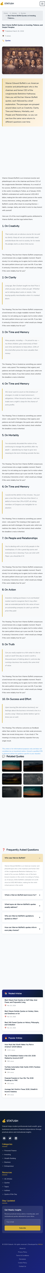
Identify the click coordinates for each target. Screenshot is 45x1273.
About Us (22, 1248)
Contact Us (22, 1266)
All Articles (7, 1179)
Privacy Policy (22, 1252)
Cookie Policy (22, 1263)
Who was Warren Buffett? (15, 858)
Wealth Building (9, 1158)
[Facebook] (4, 1138)
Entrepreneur (8, 1166)
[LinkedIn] (16, 1138)
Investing (6, 1154)
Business (6, 1162)
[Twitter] (10, 1138)
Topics (5, 1187)
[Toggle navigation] (42, 3)
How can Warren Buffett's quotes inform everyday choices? (21, 928)
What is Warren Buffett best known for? (20, 895)
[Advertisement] (22, 153)
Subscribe (22, 1228)
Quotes (23, 13)
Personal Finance (9, 1151)
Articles (14, 13)
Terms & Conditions (22, 1256)
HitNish (40, 1244)
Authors (6, 1190)
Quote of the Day (9, 1194)
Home (6, 13)
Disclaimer (22, 1259)
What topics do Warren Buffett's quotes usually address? (20, 905)
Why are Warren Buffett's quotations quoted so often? (19, 917)
